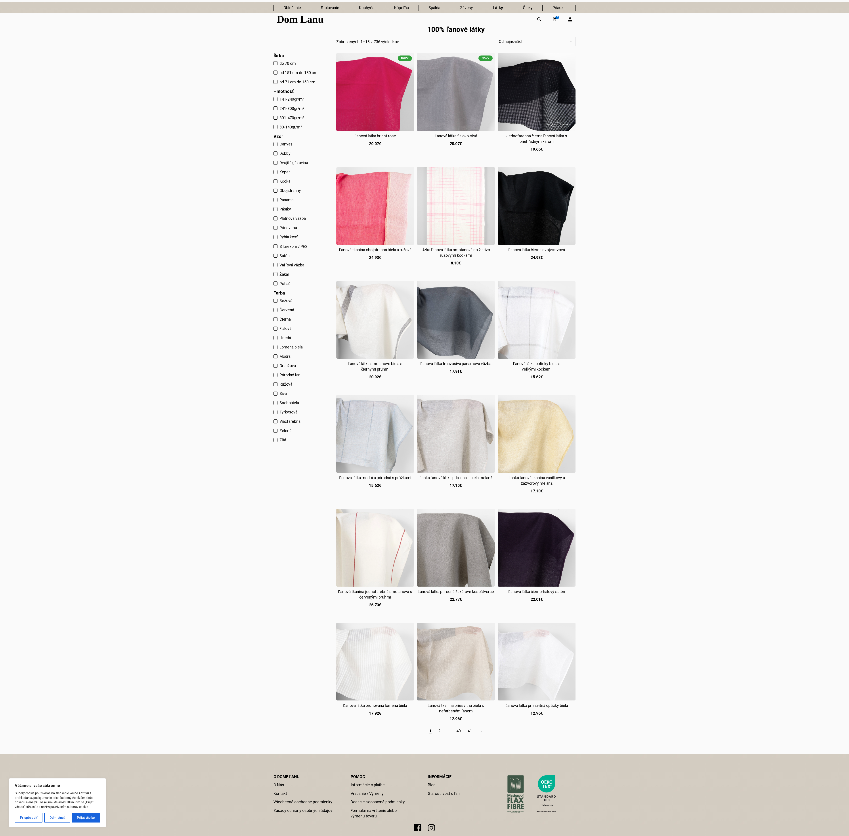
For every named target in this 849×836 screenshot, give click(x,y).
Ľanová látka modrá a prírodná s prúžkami (375, 477)
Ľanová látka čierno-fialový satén (536, 591)
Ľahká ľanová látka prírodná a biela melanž (455, 477)
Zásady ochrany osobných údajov (302, 810)
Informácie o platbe (368, 784)
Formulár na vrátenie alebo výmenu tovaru (374, 813)
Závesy (466, 7)
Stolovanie (330, 7)
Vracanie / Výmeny (367, 793)
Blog (432, 784)
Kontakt (280, 793)
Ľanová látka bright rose (375, 136)
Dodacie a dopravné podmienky (378, 802)
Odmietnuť (57, 817)
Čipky (528, 7)
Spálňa (434, 7)
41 (469, 731)
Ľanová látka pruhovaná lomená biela (375, 705)
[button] (554, 19)
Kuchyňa (366, 7)
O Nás (278, 784)
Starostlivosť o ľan (444, 793)
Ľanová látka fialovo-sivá (456, 136)
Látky (498, 7)
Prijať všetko (86, 817)
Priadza (559, 7)
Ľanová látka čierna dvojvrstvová (536, 249)
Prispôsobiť (28, 817)
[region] (57, 802)
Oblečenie (292, 7)
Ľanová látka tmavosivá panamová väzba (455, 363)
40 (458, 731)
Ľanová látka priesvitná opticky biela (536, 705)
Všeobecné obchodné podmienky (302, 802)
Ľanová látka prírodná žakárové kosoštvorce (456, 591)
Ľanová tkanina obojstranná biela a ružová (375, 249)
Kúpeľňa (401, 7)
